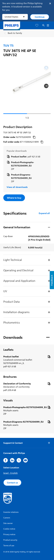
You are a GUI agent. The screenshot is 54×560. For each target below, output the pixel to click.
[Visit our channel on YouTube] (25, 460)
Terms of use (8, 545)
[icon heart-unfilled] (36, 25)
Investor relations (11, 512)
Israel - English (10, 473)
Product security (10, 540)
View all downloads (17, 187)
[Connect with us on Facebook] (5, 460)
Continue (39, 17)
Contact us (12, 483)
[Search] (43, 25)
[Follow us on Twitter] (19, 460)
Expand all (44, 213)
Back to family (15, 33)
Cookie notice (9, 528)
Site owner (8, 523)
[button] (8, 86)
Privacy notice (9, 534)
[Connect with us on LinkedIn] (12, 460)
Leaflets (8, 350)
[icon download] (49, 356)
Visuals (8, 400)
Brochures (10, 377)
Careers (6, 517)
